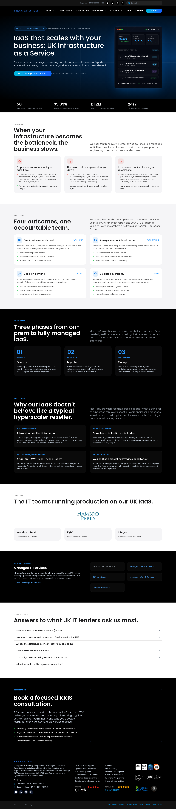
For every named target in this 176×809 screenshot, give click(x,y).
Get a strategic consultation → (33, 73)
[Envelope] (107, 3)
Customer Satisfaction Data (87, 778)
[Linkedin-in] (112, 3)
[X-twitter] (117, 3)
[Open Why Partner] (105, 11)
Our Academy (111, 768)
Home (50, 28)
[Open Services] (55, 11)
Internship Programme (114, 778)
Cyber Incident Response (85, 768)
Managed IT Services (61, 28)
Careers (108, 765)
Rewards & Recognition (114, 771)
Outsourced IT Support (84, 765)
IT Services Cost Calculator (86, 775)
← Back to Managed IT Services (28, 582)
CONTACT (154, 11)
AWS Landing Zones (83, 771)
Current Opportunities (114, 781)
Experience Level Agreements (87, 781)
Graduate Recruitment (114, 775)
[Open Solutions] (71, 11)
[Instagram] (123, 3)
